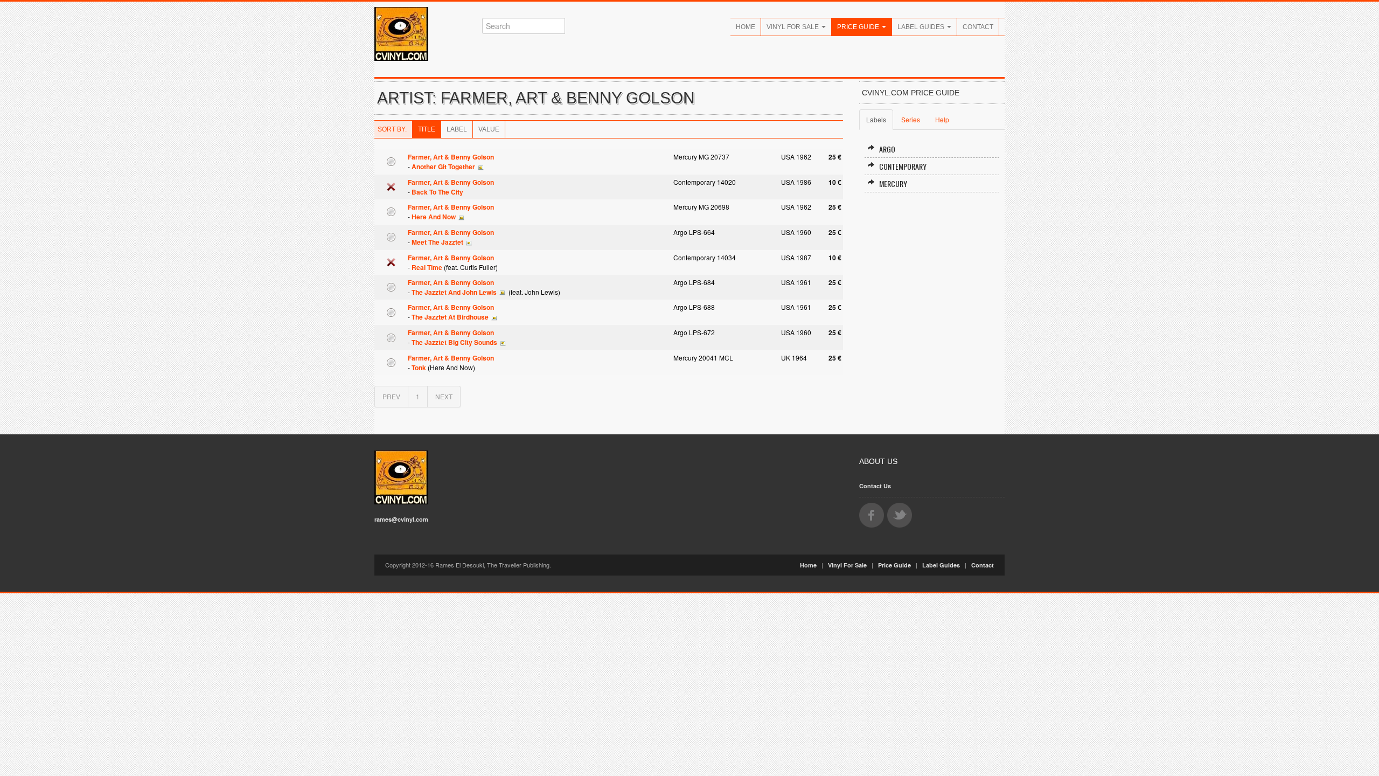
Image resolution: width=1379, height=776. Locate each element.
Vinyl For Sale (793, 27)
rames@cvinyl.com (401, 519)
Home (745, 27)
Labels (876, 119)
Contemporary (903, 166)
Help (942, 119)
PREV (391, 396)
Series (910, 119)
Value (488, 129)
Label (457, 129)
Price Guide (859, 27)
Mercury (893, 183)
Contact (978, 27)
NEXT (443, 396)
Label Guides (921, 27)
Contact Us (875, 486)
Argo (887, 149)
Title (426, 129)
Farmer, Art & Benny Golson (451, 157)
